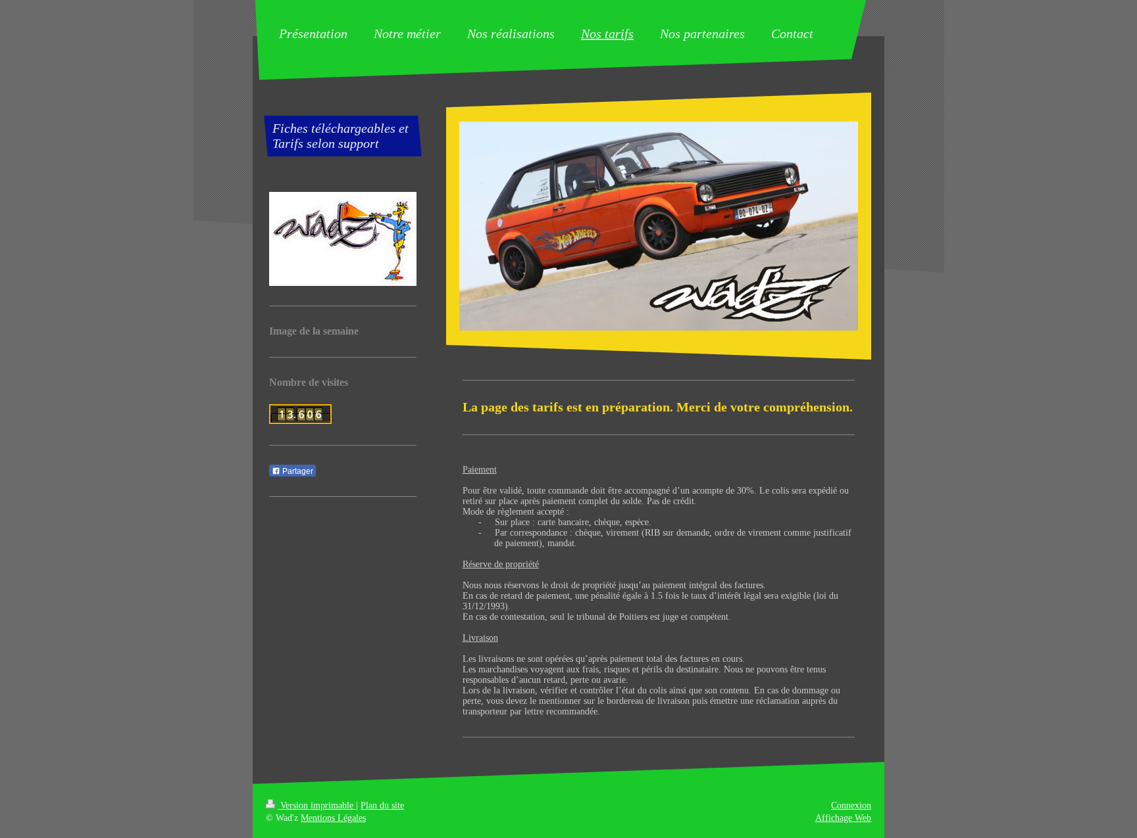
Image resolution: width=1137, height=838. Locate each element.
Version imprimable (317, 805)
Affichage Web (843, 818)
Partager (296, 471)
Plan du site (382, 805)
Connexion (851, 805)
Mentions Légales (333, 818)
